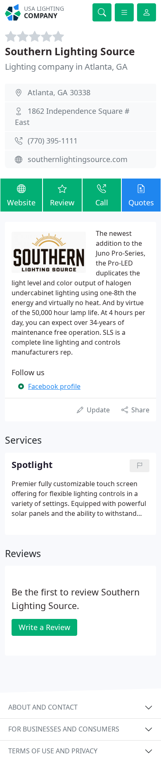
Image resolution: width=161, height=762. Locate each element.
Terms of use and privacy (52, 750)
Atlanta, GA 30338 (59, 92)
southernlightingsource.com (78, 159)
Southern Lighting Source (70, 51)
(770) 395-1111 (53, 141)
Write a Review (44, 627)
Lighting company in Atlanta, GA (66, 66)
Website (21, 202)
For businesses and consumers (63, 729)
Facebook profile (54, 386)
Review (62, 202)
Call (101, 202)
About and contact (43, 707)
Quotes (141, 202)
